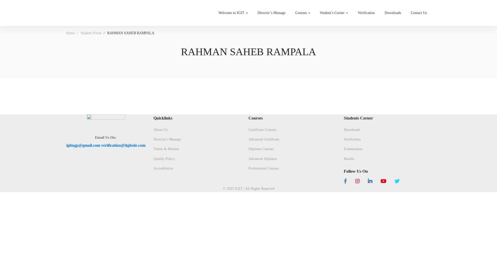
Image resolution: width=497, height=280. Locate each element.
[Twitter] (397, 181)
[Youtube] (383, 181)
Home (70, 33)
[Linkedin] (370, 181)
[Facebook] (345, 181)
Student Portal (91, 33)
